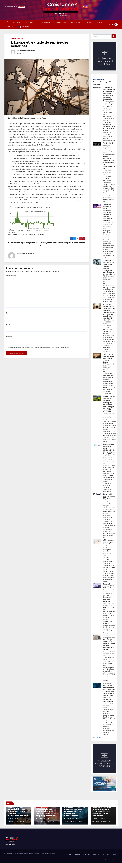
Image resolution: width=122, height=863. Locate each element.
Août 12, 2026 (42, 819)
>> (100, 737)
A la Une (13, 38)
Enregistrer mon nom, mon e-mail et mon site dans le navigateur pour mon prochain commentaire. (38, 347)
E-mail (8, 324)
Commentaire (11, 275)
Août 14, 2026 (13, 819)
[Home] (7, 22)
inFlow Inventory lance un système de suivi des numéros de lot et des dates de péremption (109, 545)
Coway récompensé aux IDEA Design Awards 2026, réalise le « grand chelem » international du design (109, 642)
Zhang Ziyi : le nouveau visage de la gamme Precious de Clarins (108, 358)
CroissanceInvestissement (27, 50)
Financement (45, 22)
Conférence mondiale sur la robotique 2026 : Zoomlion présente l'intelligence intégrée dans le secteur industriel (109, 267)
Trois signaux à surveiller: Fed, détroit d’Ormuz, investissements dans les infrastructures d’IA (18, 810)
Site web (9, 336)
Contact (10, 26)
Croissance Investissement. (48, 853)
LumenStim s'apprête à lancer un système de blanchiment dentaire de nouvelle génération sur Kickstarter (108, 212)
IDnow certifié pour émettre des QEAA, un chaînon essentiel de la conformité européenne (109, 500)
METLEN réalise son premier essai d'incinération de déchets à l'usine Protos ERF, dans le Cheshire (109, 450)
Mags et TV (76, 22)
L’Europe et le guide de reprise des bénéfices (39, 44)
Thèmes (99, 22)
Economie (17, 22)
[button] (109, 24)
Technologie (60, 22)
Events (88, 22)
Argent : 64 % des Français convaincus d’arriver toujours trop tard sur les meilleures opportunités (74, 810)
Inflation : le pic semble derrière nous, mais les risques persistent (45, 812)
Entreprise (30, 22)
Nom (8, 313)
